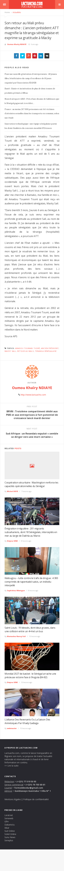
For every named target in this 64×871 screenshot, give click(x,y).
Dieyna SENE (12, 541)
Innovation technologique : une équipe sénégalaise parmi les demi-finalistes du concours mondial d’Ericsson (31, 126)
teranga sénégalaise (46, 351)
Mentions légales (12, 799)
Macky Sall (10, 351)
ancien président (50, 348)
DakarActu (9, 824)
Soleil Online (10, 834)
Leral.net (8, 815)
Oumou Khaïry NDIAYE (16, 44)
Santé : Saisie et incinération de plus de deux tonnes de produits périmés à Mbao (30, 90)
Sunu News (9, 837)
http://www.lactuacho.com (33, 394)
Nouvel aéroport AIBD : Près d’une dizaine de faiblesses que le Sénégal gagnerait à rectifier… (32, 101)
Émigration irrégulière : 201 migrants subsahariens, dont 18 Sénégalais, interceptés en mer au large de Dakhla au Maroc (31, 532)
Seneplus (8, 840)
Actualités (16, 12)
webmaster (12, 728)
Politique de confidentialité (36, 799)
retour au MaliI (25, 351)
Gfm (6, 821)
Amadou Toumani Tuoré (27, 348)
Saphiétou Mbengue (16, 590)
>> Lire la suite (11, 765)
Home (7, 12)
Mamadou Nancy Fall (16, 636)
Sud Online (9, 831)
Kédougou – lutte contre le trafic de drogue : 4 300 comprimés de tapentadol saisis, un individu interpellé (31, 581)
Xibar (6, 827)
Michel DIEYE (12, 491)
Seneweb (8, 818)
